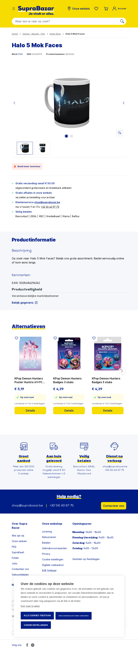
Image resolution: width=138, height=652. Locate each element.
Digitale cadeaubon (53, 565)
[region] (69, 111)
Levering (47, 531)
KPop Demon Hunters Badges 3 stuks (67, 380)
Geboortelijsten (20, 574)
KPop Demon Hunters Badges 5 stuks (106, 380)
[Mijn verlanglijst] (97, 8)
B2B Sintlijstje (49, 570)
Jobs (14, 563)
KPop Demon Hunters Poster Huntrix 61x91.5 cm (29, 380)
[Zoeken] (122, 21)
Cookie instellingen (52, 559)
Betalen (46, 542)
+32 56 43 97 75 (50, 206)
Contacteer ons (113, 505)
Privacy (46, 553)
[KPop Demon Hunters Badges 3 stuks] (69, 353)
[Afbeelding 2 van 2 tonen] (71, 136)
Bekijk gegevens (22, 302)
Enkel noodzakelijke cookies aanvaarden (74, 615)
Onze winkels (19, 541)
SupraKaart (18, 552)
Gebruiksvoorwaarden (54, 548)
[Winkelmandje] (106, 8)
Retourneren (49, 537)
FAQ (14, 546)
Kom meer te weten (30, 606)
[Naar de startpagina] (36, 10)
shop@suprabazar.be (47, 202)
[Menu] (14, 8)
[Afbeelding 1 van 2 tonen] (66, 136)
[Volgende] (123, 102)
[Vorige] (14, 102)
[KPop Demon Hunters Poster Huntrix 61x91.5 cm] (30, 353)
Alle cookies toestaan (37, 615)
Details (30, 410)
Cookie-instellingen (36, 625)
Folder (15, 557)
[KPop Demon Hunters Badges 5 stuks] (107, 353)
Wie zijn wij (18, 535)
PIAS (20, 54)
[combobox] (65, 21)
